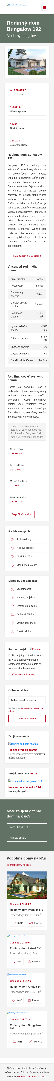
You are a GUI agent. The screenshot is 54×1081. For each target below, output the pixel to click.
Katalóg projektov (26, 597)
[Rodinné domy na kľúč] (17, 5)
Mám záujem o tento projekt (27, 256)
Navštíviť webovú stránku (21, 674)
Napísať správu (18, 837)
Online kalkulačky (26, 623)
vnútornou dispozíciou (19, 178)
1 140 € (14, 485)
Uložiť (19, 923)
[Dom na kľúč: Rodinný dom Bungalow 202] (18, 1012)
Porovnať (38, 923)
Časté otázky (23, 631)
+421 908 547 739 (19, 827)
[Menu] (44, 7)
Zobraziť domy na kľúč (19, 865)
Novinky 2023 (24, 556)
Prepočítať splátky (21, 514)
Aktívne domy (23, 539)
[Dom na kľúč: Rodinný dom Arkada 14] (16, 974)
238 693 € (16, 453)
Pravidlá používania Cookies (32, 1076)
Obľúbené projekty (26, 565)
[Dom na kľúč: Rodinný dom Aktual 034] (16, 936)
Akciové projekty (25, 548)
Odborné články (25, 614)
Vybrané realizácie (26, 606)
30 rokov (15, 469)
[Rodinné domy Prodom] (35, 649)
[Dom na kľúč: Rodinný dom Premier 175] (27, 885)
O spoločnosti (24, 589)
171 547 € (16, 501)
